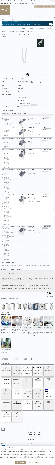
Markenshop (22, 28)
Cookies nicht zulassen (33, 462)
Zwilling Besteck (48, 404)
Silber (26, 276)
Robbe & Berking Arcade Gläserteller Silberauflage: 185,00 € (27, 332)
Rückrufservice (46, 0)
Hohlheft (13, 283)
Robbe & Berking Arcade (27, 328)
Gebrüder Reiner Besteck (48, 381)
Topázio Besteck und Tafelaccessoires (6, 382)
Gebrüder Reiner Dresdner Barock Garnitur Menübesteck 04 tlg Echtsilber (14, 117)
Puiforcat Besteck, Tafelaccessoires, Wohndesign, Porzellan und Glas (17, 372)
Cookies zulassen (20, 462)
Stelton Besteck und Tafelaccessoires (6, 405)
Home (2, 3)
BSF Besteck (17, 416)
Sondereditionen (50, 28)
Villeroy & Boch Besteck (6, 416)
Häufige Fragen (32, 429)
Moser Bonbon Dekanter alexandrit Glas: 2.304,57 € (5, 331)
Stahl (41, 283)
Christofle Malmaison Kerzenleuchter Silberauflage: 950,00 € (6, 352)
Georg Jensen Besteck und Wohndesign (6, 371)
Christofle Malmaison (6, 349)
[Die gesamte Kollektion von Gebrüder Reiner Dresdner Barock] (52, 36)
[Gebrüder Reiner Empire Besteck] (54, 213)
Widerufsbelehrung (34, 436)
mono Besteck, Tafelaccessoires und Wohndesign (48, 395)
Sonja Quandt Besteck (38, 381)
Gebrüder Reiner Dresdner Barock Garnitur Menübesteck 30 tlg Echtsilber (14, 139)
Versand (26, 97)
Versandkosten (32, 430)
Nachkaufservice (17, 21)
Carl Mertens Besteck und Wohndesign (37, 405)
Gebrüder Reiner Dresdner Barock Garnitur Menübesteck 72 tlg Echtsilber (14, 170)
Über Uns (40, 0)
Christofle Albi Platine (16, 327)
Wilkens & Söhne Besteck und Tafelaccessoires (16, 382)
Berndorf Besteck (17, 393)
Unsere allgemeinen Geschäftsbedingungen (35, 433)
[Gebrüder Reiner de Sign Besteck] (0, 213)
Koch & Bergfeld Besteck (27, 381)
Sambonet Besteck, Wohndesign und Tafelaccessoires (38, 395)
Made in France (41, 19)
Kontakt (30, 427)
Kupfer (9, 278)
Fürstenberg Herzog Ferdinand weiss (48, 328)
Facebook (33, 446)
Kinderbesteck (14, 19)
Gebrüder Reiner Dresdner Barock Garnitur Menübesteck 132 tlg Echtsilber (14, 195)
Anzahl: (19, 104)
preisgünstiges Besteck (7, 21)
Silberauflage (30, 28)
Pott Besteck (6, 393)
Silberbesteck (5, 19)
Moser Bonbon (6, 327)
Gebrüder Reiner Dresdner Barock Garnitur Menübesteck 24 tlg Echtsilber (14, 128)
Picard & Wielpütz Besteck (16, 404)
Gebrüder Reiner (18, 3)
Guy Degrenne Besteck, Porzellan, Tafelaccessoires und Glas (27, 395)
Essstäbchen (21, 19)
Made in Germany (31, 19)
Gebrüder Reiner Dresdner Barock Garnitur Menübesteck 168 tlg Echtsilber (14, 227)
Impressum (31, 439)
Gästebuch (36, 0)
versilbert (21, 94)
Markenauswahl (11, 3)
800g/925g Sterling (25, 3)
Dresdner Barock (33, 3)
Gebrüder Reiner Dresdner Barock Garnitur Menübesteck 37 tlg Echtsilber (14, 150)
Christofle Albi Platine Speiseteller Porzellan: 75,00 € (16, 331)
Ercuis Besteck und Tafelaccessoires (48, 371)
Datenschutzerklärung (35, 438)
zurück (3, 423)
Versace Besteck (27, 404)
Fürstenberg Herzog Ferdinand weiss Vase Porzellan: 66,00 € (48, 332)
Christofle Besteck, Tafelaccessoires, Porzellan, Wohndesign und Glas (38, 372)
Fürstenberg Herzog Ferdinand (38, 328)
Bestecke (5, 3)
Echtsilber (16, 273)
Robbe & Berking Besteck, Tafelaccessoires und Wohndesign (27, 372)
